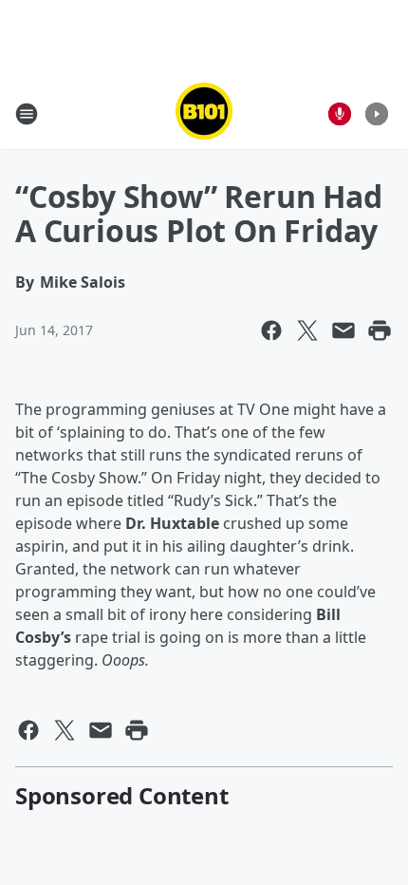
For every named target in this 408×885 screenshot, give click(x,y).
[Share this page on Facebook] (271, 330)
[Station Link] (204, 113)
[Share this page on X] (307, 330)
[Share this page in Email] (343, 330)
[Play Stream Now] (376, 114)
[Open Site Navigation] (26, 114)
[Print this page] (379, 330)
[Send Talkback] (339, 114)
